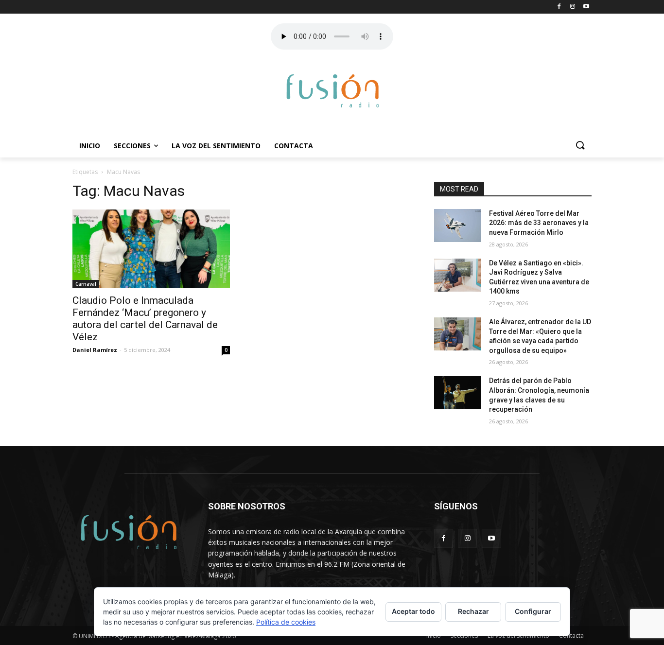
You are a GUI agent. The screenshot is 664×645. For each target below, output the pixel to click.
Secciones (132, 145)
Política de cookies (285, 622)
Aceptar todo (413, 611)
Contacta (293, 145)
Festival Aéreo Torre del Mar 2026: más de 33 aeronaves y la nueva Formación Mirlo (539, 222)
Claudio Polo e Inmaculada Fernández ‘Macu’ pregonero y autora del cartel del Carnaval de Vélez (145, 319)
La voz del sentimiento (216, 145)
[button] (580, 145)
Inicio (89, 145)
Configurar (533, 611)
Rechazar (473, 611)
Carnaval (85, 283)
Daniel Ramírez (94, 349)
